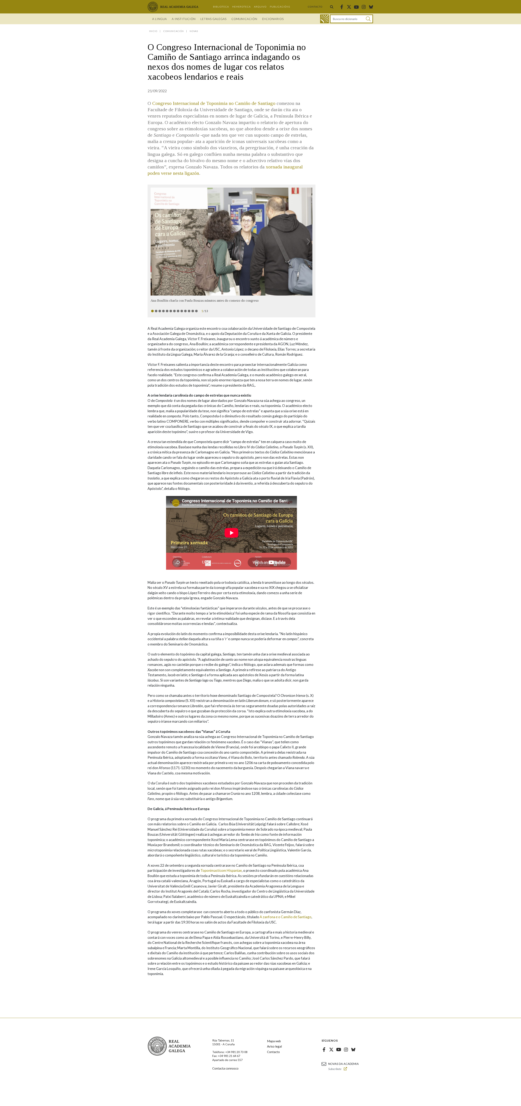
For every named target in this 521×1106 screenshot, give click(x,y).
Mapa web (274, 1045)
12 (193, 315)
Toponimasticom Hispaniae (221, 875)
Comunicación (244, 19)
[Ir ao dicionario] (324, 18)
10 (185, 315)
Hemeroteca (241, 6)
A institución (184, 19)
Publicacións (280, 6)
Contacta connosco (225, 1072)
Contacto (315, 6)
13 (196, 315)
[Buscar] (331, 7)
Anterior (156, 241)
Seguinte (306, 241)
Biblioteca (221, 6)
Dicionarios (273, 19)
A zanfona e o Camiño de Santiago (285, 921)
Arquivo (260, 6)
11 (189, 315)
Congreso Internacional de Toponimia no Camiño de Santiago (213, 103)
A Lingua (159, 19)
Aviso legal (274, 1050)
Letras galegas (213, 19)
